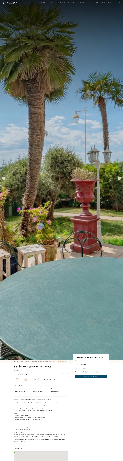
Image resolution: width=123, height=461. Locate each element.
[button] (91, 376)
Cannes (46, 361)
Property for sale (20, 361)
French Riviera (33, 361)
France (27, 361)
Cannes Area (41, 361)
